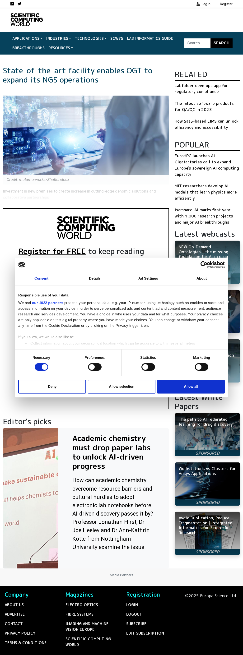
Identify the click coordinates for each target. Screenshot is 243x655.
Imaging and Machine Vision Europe (86, 626)
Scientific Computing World (88, 641)
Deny (52, 387)
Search (221, 43)
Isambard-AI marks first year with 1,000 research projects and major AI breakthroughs (204, 216)
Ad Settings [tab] (148, 278)
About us (14, 604)
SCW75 (116, 38)
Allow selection (121, 387)
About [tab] (201, 278)
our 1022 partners (47, 303)
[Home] (26, 16)
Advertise (15, 614)
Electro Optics (81, 604)
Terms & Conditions (26, 642)
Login (132, 604)
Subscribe (136, 623)
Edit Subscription (145, 633)
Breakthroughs (28, 48)
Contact (14, 623)
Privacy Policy (20, 633)
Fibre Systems (79, 614)
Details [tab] (95, 278)
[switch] (95, 367)
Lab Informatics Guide (150, 38)
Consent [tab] (41, 278)
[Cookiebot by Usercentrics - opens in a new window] (204, 264)
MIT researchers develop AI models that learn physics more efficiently (206, 192)
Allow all (191, 387)
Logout (134, 614)
